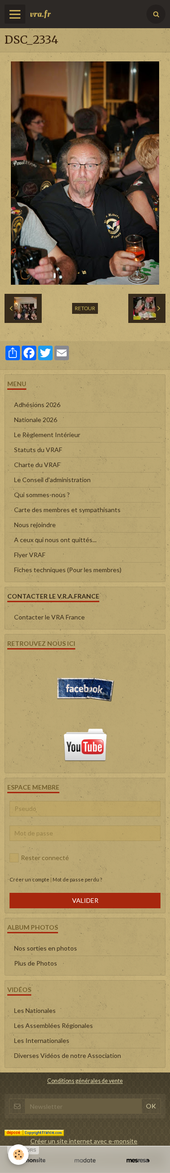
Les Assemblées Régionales (53, 1025)
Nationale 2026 (35, 419)
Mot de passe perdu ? (77, 879)
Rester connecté (45, 857)
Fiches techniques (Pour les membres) (67, 570)
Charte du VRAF (37, 464)
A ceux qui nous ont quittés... (55, 540)
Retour (85, 308)
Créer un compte (29, 879)
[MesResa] (138, 1160)
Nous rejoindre (35, 525)
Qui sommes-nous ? (42, 494)
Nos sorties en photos (45, 948)
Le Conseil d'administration (52, 479)
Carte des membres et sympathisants (67, 510)
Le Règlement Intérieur (47, 434)
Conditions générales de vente (85, 1080)
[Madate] (85, 1160)
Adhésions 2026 (37, 404)
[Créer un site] (32, 1160)
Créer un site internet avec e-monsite (83, 1141)
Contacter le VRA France (49, 617)
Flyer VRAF (29, 555)
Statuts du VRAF (38, 449)
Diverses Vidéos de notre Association (67, 1055)
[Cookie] (18, 1154)
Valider (85, 900)
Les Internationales (41, 1040)
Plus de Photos (35, 963)
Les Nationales (35, 1010)
